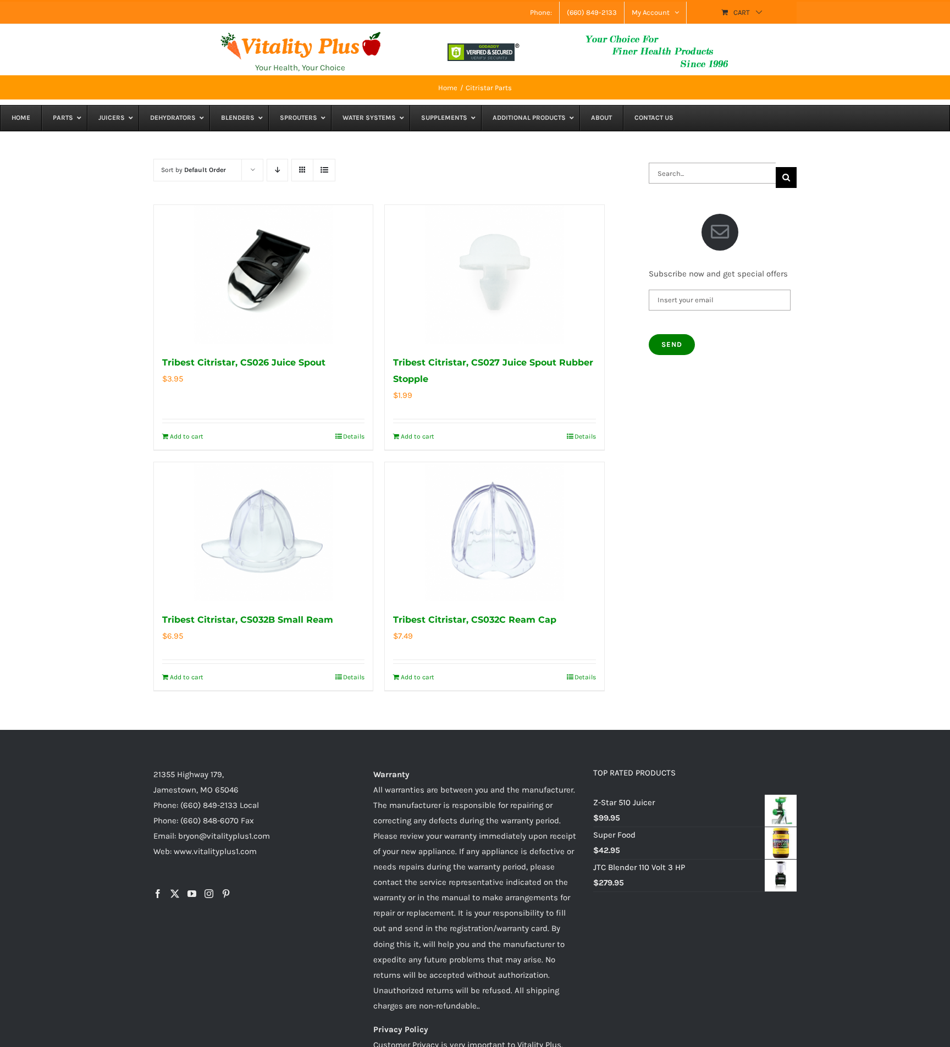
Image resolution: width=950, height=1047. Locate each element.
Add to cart (186, 436)
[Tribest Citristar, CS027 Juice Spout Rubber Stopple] (494, 274)
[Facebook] (157, 893)
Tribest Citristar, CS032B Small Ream (247, 619)
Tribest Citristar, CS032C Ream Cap (474, 619)
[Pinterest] (226, 893)
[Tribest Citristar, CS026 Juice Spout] (263, 274)
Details (353, 436)
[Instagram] (209, 893)
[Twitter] (174, 893)
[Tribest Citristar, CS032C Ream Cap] (494, 531)
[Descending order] (277, 170)
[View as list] (324, 170)
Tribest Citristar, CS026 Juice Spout (243, 362)
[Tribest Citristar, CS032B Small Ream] (263, 531)
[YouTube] (191, 893)
